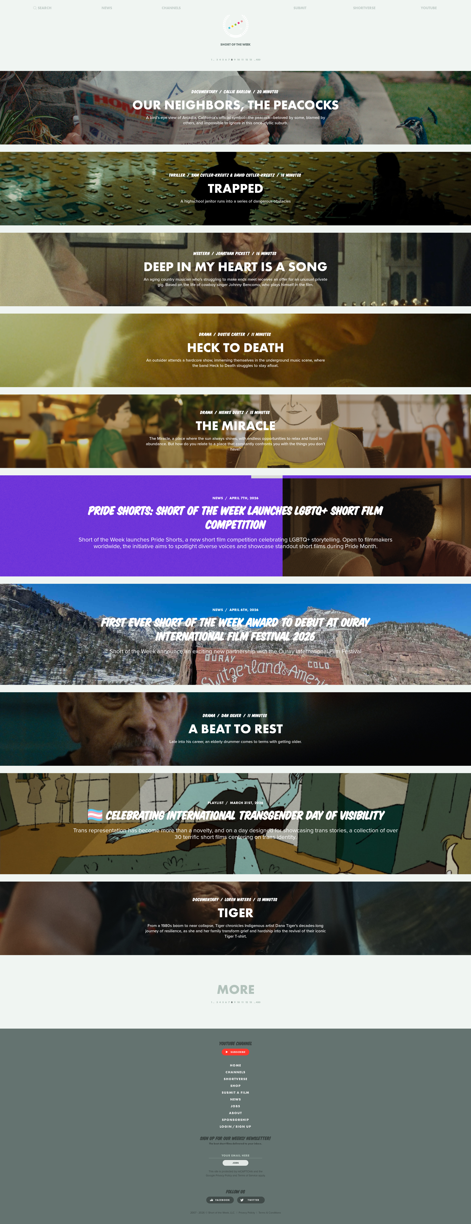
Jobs (235, 1106)
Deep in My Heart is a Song (235, 266)
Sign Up (243, 1126)
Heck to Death (235, 347)
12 (246, 59)
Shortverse (235, 1079)
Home (235, 1065)
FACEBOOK (222, 1200)
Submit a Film (235, 1092)
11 (242, 59)
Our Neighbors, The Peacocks (235, 104)
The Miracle (235, 425)
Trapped (235, 188)
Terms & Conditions (269, 1212)
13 (250, 59)
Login (226, 1126)
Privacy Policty (247, 1212)
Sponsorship (235, 1120)
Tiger (235, 912)
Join (236, 1162)
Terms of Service (248, 1175)
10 (238, 59)
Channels (235, 1072)
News (235, 1099)
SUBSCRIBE (238, 1052)
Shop (235, 1086)
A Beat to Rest (235, 728)
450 (258, 59)
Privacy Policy (224, 1175)
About (235, 1113)
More (235, 989)
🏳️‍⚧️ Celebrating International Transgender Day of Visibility (235, 814)
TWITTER (253, 1200)
